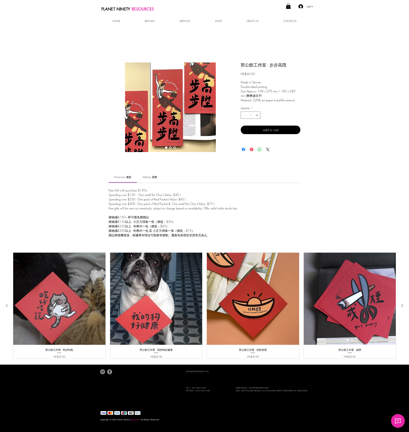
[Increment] (257, 115)
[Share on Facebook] (243, 149)
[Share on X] (267, 149)
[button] (288, 6)
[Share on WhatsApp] (259, 149)
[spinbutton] (250, 115)
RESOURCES (143, 9)
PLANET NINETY (116, 9)
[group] (204, 305)
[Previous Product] (6, 305)
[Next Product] (402, 305)
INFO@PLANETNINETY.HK (197, 371)
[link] (122, 177)
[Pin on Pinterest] (251, 149)
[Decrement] (243, 115)
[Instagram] (102, 371)
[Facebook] (109, 371)
